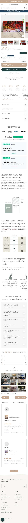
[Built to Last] (16, 42)
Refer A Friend (4, 505)
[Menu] (2, 4)
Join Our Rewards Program (5, 508)
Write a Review (22, 398)
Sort (14, 402)
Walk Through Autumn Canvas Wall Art (12, 50)
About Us (3, 494)
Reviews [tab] (5, 394)
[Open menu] (2, 520)
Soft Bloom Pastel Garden (14, 452)
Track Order (4, 502)
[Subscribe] (24, 486)
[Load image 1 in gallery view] (4, 42)
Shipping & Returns (19, 497)
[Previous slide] (2, 282)
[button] (8, 48)
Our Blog (17, 505)
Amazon (5, 229)
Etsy (8, 229)
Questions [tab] (13, 394)
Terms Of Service (19, 499)
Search (3, 499)
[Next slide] (25, 282)
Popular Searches (5, 497)
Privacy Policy (18, 494)
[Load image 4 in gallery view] (23, 42)
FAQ (16, 502)
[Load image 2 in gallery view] (10, 42)
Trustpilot (14, 229)
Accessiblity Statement (6, 512)
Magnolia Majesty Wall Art (14, 417)
